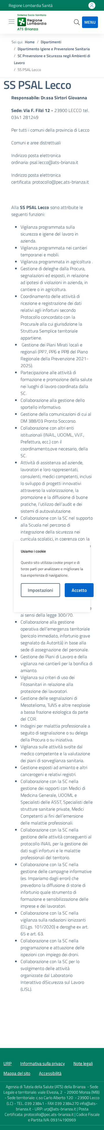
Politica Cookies (52, 604)
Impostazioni (40, 590)
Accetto (79, 590)
